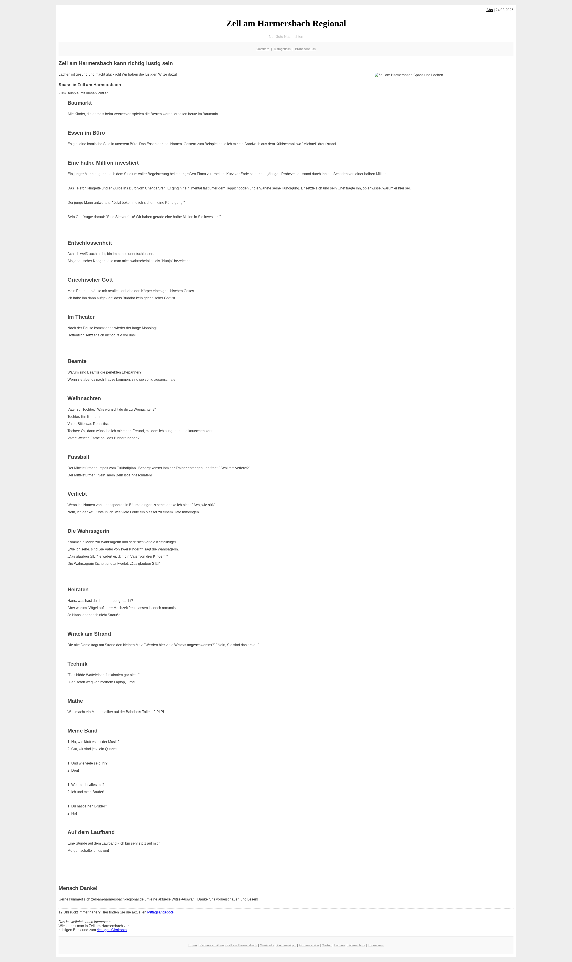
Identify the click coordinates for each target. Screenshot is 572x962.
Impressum (376, 945)
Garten (327, 945)
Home (192, 945)
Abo (489, 10)
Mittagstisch (282, 49)
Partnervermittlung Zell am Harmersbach (228, 945)
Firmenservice (309, 945)
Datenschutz (356, 945)
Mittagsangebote (160, 912)
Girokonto (267, 945)
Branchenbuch (305, 49)
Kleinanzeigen (286, 945)
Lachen (339, 945)
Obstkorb (263, 49)
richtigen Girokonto (112, 930)
